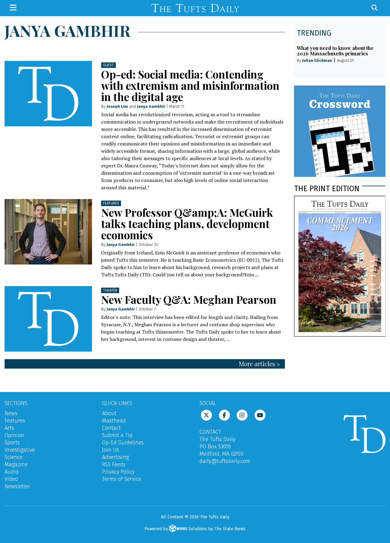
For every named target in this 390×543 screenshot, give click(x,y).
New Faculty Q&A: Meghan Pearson (188, 299)
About (109, 413)
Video (11, 479)
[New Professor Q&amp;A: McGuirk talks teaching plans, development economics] (48, 231)
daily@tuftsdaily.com (225, 461)
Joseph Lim (117, 106)
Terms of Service (121, 479)
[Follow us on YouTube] (260, 414)
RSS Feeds (114, 464)
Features (111, 203)
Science (14, 457)
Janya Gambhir (151, 106)
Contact (111, 428)
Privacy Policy (118, 471)
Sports (12, 442)
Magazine (16, 464)
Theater (110, 290)
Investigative (20, 450)
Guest (108, 65)
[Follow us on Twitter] (206, 414)
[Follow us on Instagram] (242, 414)
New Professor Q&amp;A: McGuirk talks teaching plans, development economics (187, 223)
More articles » (259, 363)
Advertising (115, 457)
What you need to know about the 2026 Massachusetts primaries (335, 51)
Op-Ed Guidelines (123, 442)
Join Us (110, 450)
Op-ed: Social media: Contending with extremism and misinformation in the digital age (190, 85)
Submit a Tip (117, 435)
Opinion (14, 435)
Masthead (114, 420)
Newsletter (17, 486)
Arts (9, 428)
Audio (12, 471)
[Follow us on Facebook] (224, 414)
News (11, 413)
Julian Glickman (317, 60)
